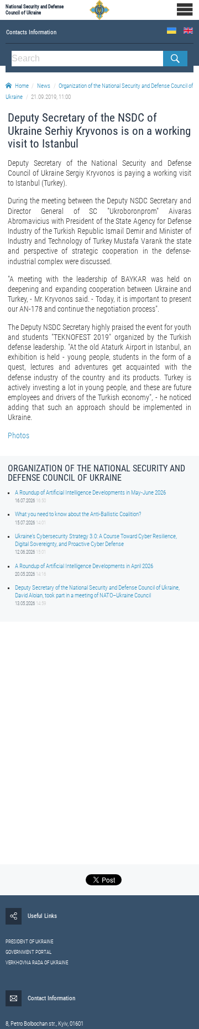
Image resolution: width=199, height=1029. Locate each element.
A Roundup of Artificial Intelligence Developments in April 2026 (84, 566)
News (43, 86)
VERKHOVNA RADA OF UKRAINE (37, 962)
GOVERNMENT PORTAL (28, 952)
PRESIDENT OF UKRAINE (29, 941)
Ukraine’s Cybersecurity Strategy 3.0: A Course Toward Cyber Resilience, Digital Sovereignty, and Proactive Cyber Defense (96, 540)
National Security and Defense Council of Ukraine (35, 9)
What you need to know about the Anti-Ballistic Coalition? (78, 514)
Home (22, 86)
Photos (18, 435)
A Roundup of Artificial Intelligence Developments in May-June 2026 (90, 492)
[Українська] (171, 30)
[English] (188, 30)
